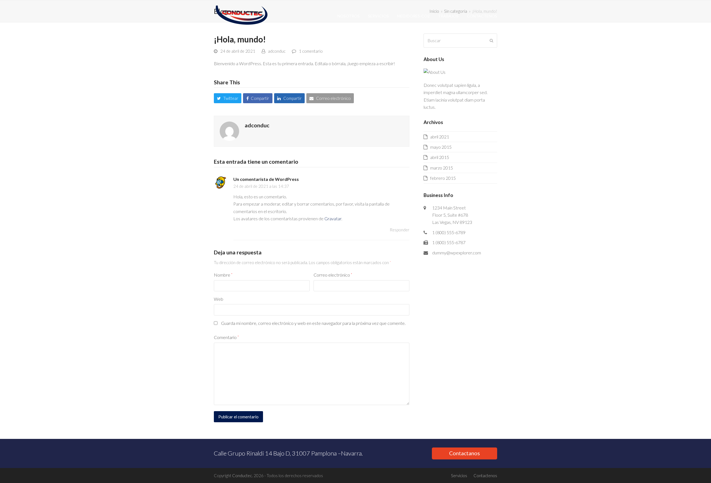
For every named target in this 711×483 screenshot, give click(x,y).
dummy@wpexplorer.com (456, 252)
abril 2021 (439, 136)
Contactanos (464, 453)
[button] (227, 98)
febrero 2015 (443, 178)
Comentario (226, 337)
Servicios (459, 475)
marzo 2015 (441, 167)
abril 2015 (439, 157)
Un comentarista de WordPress (266, 179)
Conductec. (242, 475)
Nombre (223, 274)
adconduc (277, 51)
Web (218, 299)
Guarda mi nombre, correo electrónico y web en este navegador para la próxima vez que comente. (313, 323)
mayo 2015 (441, 147)
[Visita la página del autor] (229, 130)
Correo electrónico (333, 274)
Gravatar (332, 218)
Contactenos (485, 475)
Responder (399, 229)
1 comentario (311, 51)
